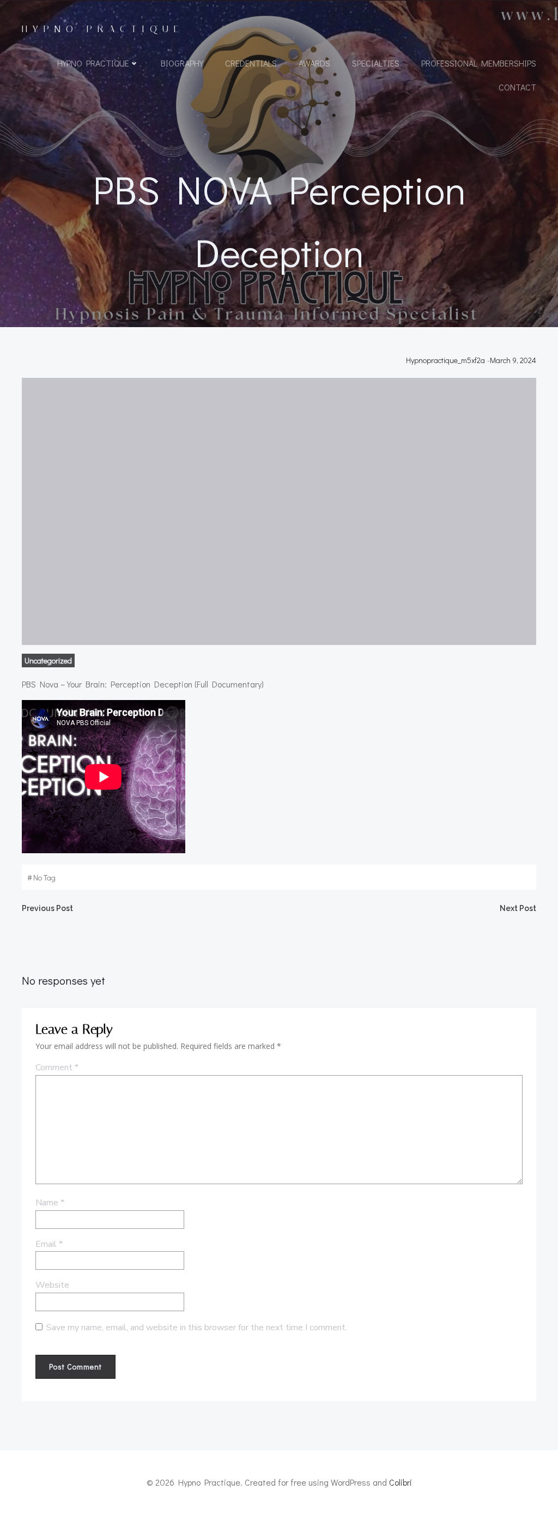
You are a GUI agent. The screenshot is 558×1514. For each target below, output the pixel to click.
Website (52, 1285)
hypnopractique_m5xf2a (445, 360)
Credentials (251, 63)
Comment (56, 1067)
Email (49, 1244)
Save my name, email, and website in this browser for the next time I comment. (196, 1328)
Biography (182, 63)
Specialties (375, 63)
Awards (314, 63)
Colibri (400, 1482)
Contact (517, 87)
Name (49, 1203)
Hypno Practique (93, 63)
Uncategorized (48, 660)
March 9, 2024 (513, 360)
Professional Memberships (478, 63)
